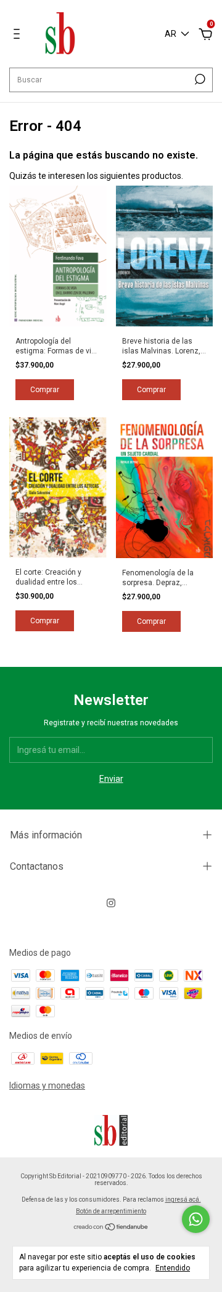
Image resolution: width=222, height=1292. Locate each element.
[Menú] (18, 36)
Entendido (172, 1268)
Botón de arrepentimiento (111, 1211)
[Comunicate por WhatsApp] (196, 1219)
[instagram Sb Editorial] (111, 903)
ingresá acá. (183, 1199)
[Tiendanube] (111, 1228)
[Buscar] (199, 79)
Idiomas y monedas (47, 1085)
